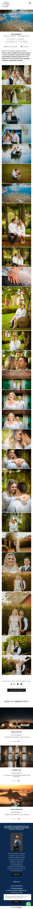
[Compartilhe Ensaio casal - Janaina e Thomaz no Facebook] (11, 684)
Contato (16, 901)
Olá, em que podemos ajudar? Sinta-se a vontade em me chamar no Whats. (16, 897)
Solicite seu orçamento (16, 690)
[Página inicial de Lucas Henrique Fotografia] (5, 4)
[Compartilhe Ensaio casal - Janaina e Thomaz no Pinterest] (21, 684)
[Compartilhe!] (16, 81)
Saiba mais (16, 874)
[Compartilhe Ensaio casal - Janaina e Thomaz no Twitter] (18, 684)
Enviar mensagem (17, 888)
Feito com (16, 907)
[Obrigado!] (11, 81)
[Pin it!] (22, 81)
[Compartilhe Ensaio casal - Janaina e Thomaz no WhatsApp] (14, 684)
